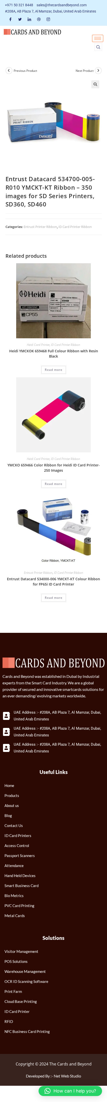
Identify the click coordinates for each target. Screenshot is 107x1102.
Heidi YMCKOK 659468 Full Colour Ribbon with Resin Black (53, 354)
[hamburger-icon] (97, 38)
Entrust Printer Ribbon (40, 226)
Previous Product (25, 71)
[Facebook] (10, 19)
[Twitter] (20, 19)
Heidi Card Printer (38, 345)
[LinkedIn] (29, 19)
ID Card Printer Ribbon (75, 226)
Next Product (85, 71)
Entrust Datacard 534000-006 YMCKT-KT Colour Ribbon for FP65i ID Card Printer (53, 582)
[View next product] (98, 70)
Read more (53, 370)
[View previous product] (8, 70)
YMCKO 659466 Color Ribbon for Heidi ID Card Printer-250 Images (53, 468)
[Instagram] (48, 19)
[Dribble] (39, 19)
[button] (98, 47)
